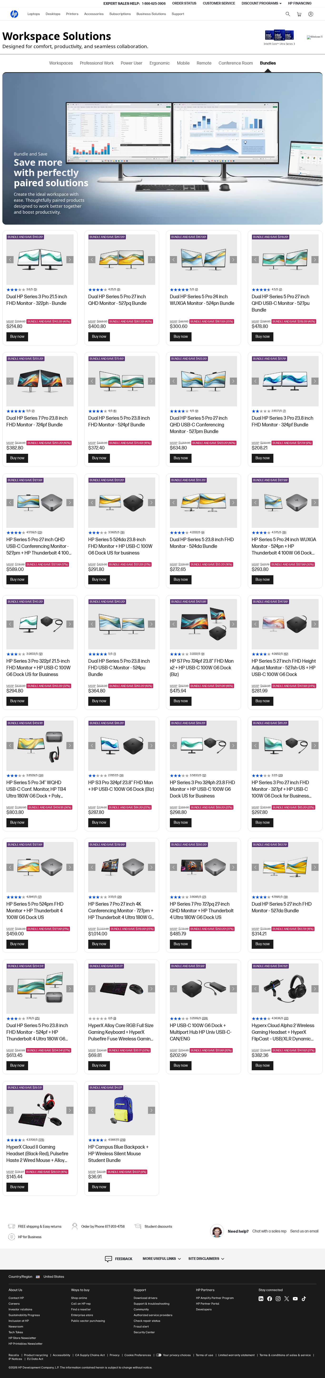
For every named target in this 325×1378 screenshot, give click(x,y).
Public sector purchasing (88, 1320)
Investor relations (20, 1309)
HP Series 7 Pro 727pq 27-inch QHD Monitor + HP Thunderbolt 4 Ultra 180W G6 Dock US (202, 910)
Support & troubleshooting (151, 1303)
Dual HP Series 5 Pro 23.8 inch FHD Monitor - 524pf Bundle (119, 421)
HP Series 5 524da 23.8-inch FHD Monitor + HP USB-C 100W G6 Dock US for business (120, 546)
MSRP (10, 321)
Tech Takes (16, 1332)
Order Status (184, 3)
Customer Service (219, 3)
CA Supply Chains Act (90, 1355)
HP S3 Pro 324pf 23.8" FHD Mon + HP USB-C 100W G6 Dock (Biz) (121, 786)
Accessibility (61, 1355)
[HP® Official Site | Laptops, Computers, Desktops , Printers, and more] (14, 14)
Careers (14, 1303)
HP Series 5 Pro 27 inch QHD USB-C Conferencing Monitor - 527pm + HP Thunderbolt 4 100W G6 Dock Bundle (39, 546)
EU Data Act (35, 1359)
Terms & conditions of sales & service (285, 1355)
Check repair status (147, 1320)
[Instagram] (278, 1298)
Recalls (14, 1355)
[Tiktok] (303, 1298)
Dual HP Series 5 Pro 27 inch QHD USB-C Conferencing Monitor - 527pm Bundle (198, 424)
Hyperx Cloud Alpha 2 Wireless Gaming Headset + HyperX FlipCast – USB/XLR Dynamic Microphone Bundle (283, 1032)
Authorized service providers (153, 1315)
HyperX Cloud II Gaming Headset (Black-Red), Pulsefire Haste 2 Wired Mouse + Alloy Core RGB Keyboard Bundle (37, 1153)
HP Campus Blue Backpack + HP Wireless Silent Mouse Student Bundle (118, 1153)
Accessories (94, 14)
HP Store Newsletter (22, 1338)
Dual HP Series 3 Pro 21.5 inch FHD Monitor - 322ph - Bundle (36, 300)
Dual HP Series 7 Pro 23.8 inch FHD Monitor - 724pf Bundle (37, 421)
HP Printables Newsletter (26, 1343)
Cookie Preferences (137, 1355)
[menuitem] (33, 14)
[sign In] (310, 14)
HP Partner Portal (207, 1303)
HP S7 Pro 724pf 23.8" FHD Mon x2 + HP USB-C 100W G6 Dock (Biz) (202, 667)
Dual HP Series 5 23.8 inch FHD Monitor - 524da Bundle (202, 543)
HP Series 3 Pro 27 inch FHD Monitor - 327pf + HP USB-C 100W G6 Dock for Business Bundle (280, 789)
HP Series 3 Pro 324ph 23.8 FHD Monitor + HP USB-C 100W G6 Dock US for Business (202, 789)
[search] (288, 14)
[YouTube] (295, 1298)
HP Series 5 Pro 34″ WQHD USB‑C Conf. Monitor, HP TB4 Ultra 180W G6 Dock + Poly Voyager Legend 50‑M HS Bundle (36, 789)
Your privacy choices (177, 1355)
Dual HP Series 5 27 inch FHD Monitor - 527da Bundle (282, 907)
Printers (72, 14)
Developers (204, 1309)
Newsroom (16, 1326)
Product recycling (36, 1355)
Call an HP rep (81, 1303)
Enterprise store (82, 1315)
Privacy (114, 1355)
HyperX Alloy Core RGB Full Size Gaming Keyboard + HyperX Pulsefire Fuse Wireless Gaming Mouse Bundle (120, 1032)
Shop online (79, 1298)
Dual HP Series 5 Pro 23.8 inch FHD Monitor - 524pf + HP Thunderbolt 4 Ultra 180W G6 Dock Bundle (37, 1032)
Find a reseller (81, 1309)
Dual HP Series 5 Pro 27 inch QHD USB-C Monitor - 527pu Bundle (281, 303)
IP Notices (15, 1359)
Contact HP (16, 1298)
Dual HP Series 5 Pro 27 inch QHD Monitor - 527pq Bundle (117, 300)
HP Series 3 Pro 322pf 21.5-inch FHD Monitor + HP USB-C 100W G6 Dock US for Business (38, 667)
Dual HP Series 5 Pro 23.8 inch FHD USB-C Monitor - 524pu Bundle (119, 667)
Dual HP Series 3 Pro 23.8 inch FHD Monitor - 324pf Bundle (282, 421)
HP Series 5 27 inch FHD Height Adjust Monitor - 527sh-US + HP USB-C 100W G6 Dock (284, 667)
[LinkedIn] (261, 1298)
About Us (15, 1290)
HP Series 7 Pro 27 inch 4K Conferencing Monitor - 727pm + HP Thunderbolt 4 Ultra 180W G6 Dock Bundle (121, 910)
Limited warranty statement (236, 1355)
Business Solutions (151, 14)
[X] (286, 1298)
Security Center (144, 1332)
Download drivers (146, 1298)
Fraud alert (141, 1326)
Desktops (53, 14)
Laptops (34, 14)
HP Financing (299, 3)
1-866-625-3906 (154, 4)
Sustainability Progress (24, 1315)
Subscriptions (120, 14)
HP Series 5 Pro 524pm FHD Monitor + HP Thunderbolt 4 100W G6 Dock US (35, 910)
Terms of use (204, 1355)
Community (141, 1309)
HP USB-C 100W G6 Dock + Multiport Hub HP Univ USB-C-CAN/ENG (200, 1032)
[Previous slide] (10, 259)
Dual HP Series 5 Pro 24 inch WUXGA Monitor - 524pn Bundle (202, 300)
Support (178, 14)
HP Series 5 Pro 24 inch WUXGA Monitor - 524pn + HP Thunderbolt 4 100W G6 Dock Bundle (284, 546)
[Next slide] (70, 259)
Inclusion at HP (19, 1320)
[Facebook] (269, 1298)
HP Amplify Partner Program (215, 1298)
